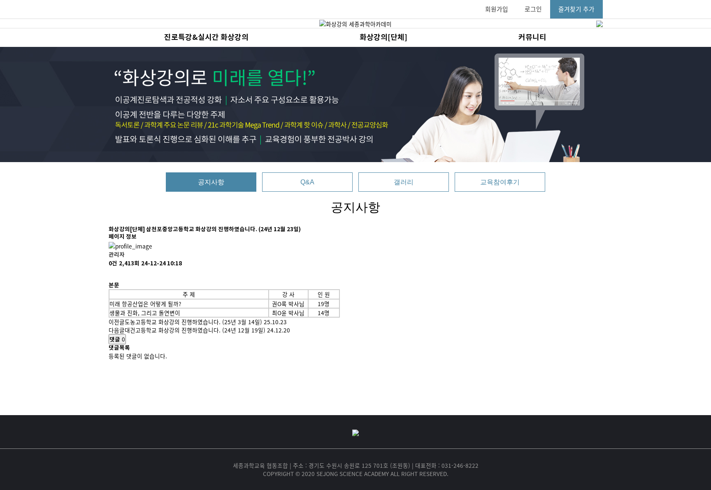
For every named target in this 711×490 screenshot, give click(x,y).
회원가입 (496, 9)
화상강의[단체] (383, 37)
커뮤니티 (532, 37)
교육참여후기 (500, 182)
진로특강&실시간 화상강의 (206, 37)
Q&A (307, 182)
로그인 (533, 9)
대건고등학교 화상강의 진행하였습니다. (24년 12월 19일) (195, 330)
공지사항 (211, 182)
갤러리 (404, 182)
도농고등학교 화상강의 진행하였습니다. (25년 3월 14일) (193, 322)
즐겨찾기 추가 (576, 9)
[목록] (113, 274)
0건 (113, 263)
